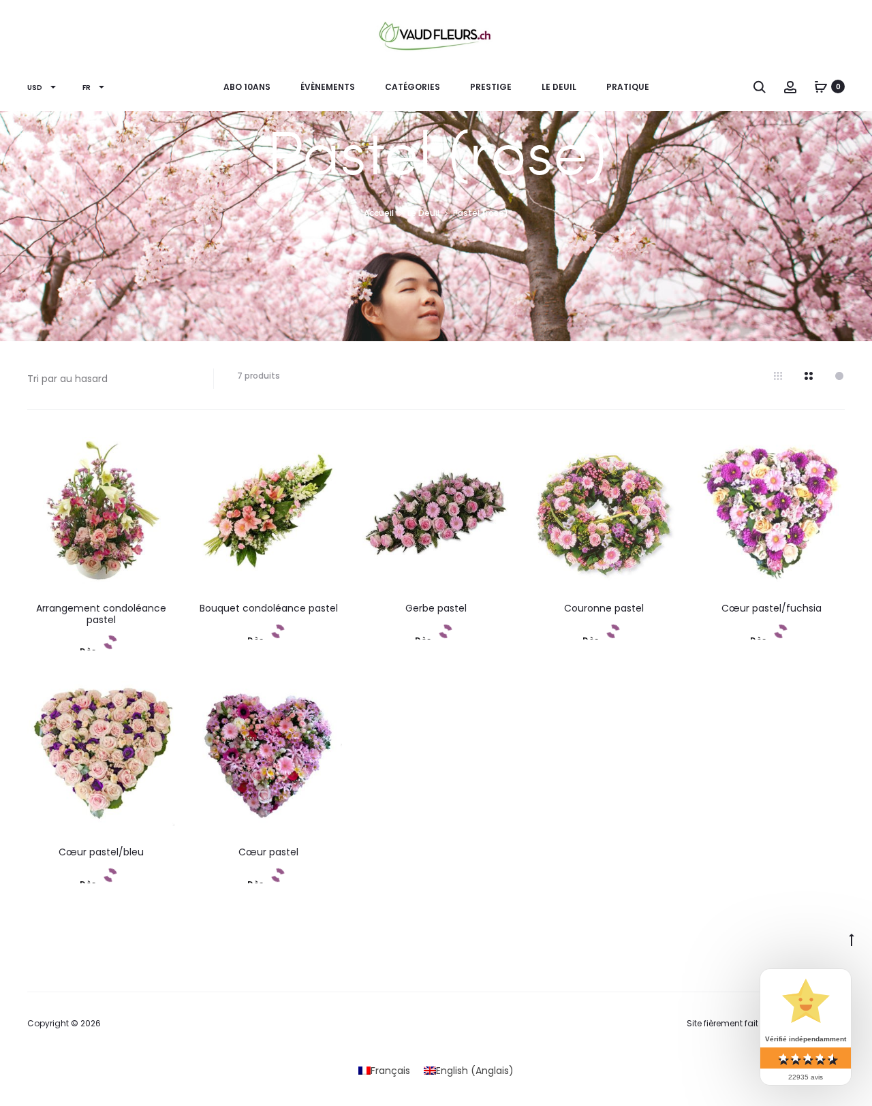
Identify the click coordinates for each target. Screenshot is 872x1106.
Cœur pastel (268, 852)
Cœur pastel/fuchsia (771, 608)
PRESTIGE (491, 87)
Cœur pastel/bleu (101, 852)
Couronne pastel (604, 608)
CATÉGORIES (412, 87)
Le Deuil (559, 87)
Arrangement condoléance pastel (101, 614)
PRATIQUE (627, 87)
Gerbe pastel (436, 608)
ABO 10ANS (246, 87)
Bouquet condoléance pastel (269, 608)
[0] (821, 86)
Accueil (379, 213)
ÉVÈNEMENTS (327, 87)
